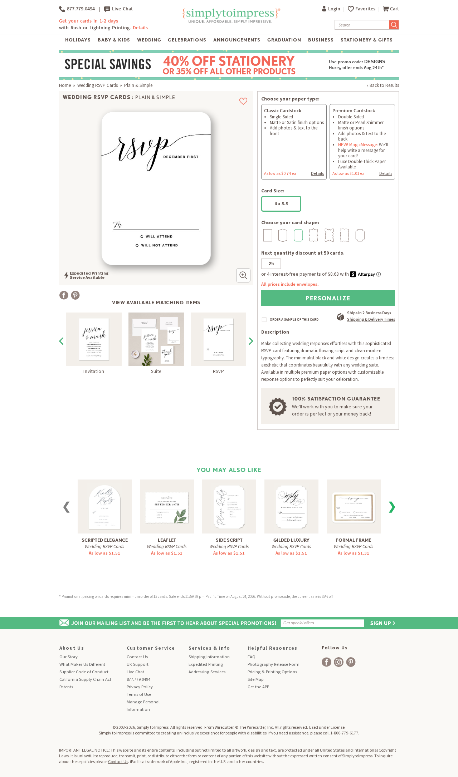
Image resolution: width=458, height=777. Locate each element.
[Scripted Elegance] (104, 506)
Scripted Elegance (105, 540)
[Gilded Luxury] (291, 506)
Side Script (229, 540)
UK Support (137, 664)
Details (317, 173)
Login (334, 9)
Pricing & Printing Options (272, 671)
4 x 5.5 (281, 204)
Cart (394, 9)
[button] (243, 275)
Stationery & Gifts (367, 40)
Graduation (284, 40)
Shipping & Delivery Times (371, 319)
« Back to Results (382, 85)
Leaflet (167, 540)
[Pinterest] (75, 295)
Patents (66, 686)
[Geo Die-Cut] (282, 235)
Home (65, 85)
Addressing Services (207, 671)
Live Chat (121, 9)
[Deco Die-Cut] (359, 235)
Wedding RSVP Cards (97, 85)
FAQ (251, 656)
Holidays (78, 40)
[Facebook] (63, 295)
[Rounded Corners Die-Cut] (297, 235)
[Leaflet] (167, 503)
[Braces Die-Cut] (312, 235)
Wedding (149, 40)
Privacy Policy (140, 686)
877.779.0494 (80, 9)
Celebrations (187, 40)
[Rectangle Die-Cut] (266, 235)
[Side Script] (229, 506)
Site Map (256, 679)
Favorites (365, 9)
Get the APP (258, 686)
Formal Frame (353, 540)
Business (321, 40)
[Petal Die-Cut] (328, 235)
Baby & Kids (114, 40)
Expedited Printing (206, 664)
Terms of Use (139, 694)
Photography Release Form (273, 664)
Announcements (237, 40)
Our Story (68, 656)
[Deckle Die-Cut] (343, 235)
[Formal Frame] (353, 503)
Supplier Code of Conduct (83, 671)
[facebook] (326, 662)
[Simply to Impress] (231, 22)
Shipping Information (209, 656)
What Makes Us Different (82, 664)
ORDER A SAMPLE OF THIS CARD (294, 320)
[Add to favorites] (243, 101)
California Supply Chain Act (85, 679)
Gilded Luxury (291, 540)
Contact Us (137, 656)
